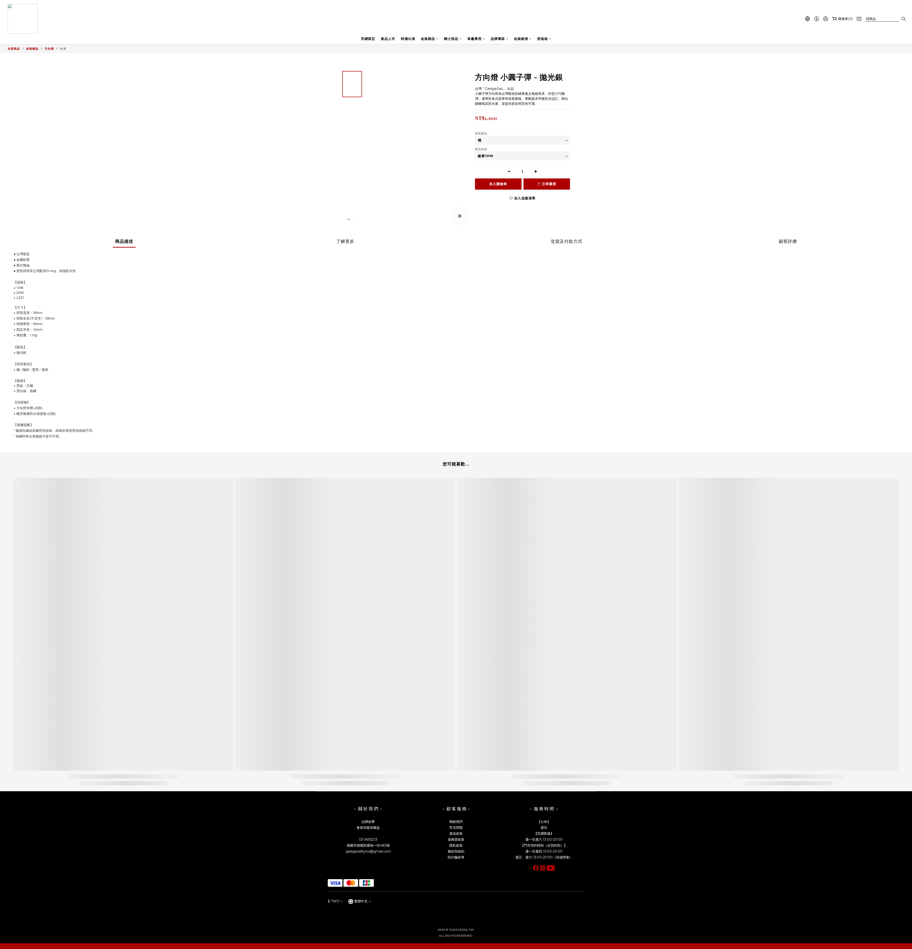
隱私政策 (456, 845)
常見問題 (456, 827)
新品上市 (388, 39)
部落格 (542, 39)
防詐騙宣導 (456, 857)
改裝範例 (521, 39)
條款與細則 (456, 851)
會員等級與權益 (368, 827)
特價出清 (408, 39)
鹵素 (63, 48)
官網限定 (368, 39)
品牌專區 (498, 39)
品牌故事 (368, 822)
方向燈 (49, 48)
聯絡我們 (456, 822)
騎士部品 (451, 39)
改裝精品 (428, 39)
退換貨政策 (456, 839)
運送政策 (456, 833)
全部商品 (14, 48)
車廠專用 (474, 39)
